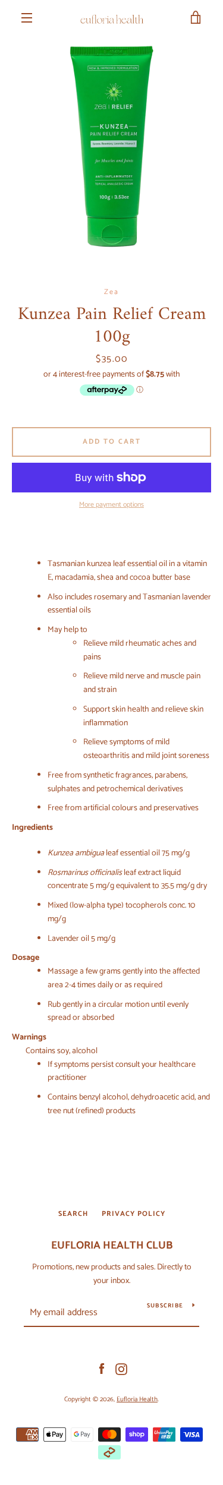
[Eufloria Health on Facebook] (102, 1369)
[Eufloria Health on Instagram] (121, 1369)
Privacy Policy (133, 1213)
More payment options (111, 505)
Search (73, 1213)
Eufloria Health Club (111, 1246)
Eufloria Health (137, 1399)
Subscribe (165, 1305)
